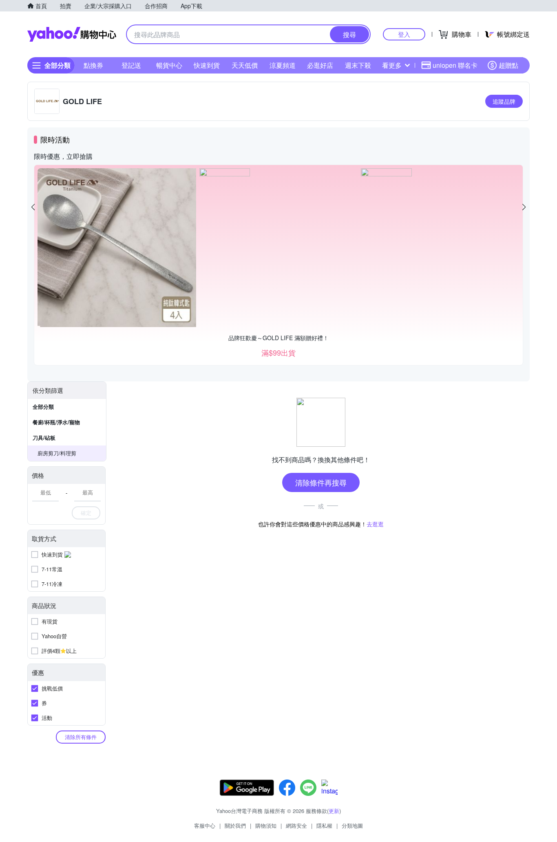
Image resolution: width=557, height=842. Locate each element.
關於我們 (235, 825)
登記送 (131, 65)
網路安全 (296, 825)
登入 (404, 34)
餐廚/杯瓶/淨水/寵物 (56, 422)
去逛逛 (375, 524)
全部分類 (43, 406)
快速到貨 (207, 65)
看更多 (392, 65)
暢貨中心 (169, 65)
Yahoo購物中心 (71, 34)
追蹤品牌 (504, 101)
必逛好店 (320, 65)
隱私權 (324, 825)
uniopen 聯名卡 (455, 65)
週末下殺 (358, 65)
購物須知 (265, 825)
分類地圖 (352, 825)
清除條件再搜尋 (321, 482)
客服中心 (204, 825)
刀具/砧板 (44, 437)
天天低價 (245, 65)
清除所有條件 (81, 737)
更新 (334, 811)
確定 (86, 513)
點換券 (93, 65)
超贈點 (508, 65)
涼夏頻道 (283, 65)
